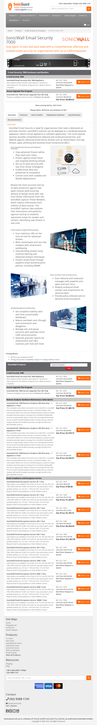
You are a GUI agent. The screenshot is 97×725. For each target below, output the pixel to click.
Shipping (9, 664)
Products (12, 15)
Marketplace (14, 20)
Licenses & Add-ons (28, 15)
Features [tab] (23, 115)
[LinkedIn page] (17, 711)
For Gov (25, 20)
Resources (56, 15)
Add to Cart (84, 82)
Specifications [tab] (74, 115)
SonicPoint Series (12, 648)
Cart (88, 25)
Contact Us (82, 15)
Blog (7, 666)
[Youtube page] (14, 711)
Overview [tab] (12, 115)
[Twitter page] (10, 711)
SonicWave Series (12, 645)
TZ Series (9, 638)
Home (10, 31)
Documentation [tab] (14, 120)
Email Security (11, 653)
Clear (69, 368)
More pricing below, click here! (48, 105)
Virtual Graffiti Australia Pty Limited (48, 719)
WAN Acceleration (13, 650)
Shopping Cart (11, 625)
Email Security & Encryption (35, 31)
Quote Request (70, 15)
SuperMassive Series (14, 643)
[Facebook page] (7, 711)
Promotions (44, 15)
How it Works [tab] (37, 115)
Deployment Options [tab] (55, 115)
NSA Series (10, 641)
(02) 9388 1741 (84, 3)
